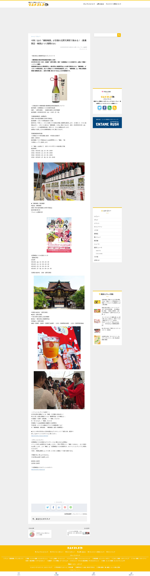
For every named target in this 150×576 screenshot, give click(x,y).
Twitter (99, 110)
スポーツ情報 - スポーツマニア (121, 558)
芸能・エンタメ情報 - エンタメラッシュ (37, 558)
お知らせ (96, 260)
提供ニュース (98, 247)
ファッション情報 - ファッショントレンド (79, 558)
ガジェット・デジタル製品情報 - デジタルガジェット (85, 560)
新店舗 (96, 240)
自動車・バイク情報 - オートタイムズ (58, 560)
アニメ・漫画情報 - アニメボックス (14, 558)
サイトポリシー (71, 552)
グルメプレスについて (89, 4)
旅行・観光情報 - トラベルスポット (35, 560)
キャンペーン (98, 227)
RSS (114, 110)
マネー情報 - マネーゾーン (139, 558)
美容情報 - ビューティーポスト (101, 558)
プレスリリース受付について (113, 4)
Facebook (104, 110)
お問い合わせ (100, 4)
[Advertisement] (75, 20)
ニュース (96, 244)
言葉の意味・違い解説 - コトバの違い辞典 (109, 567)
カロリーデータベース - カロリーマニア (41, 567)
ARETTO (98, 250)
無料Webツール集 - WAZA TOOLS (85, 567)
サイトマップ (111, 552)
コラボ (96, 230)
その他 (96, 257)
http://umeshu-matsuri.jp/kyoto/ (39, 436)
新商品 (85, 514)
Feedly (109, 110)
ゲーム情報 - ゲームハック (58, 558)
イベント (79, 514)
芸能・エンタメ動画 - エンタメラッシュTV (113, 560)
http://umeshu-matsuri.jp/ (38, 469)
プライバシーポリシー (57, 552)
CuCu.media (99, 253)
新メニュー (97, 237)
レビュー (96, 216)
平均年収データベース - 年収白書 (64, 567)
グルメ (74, 514)
